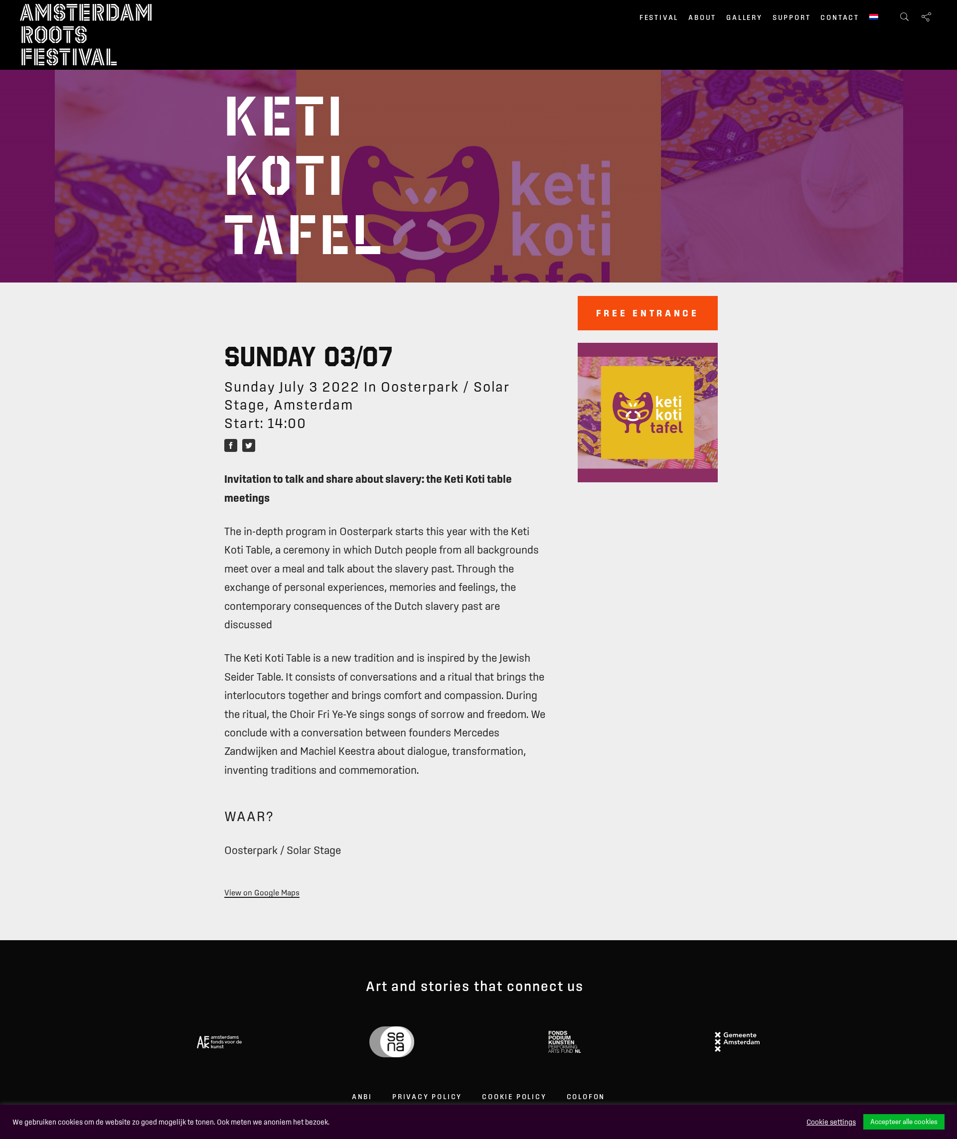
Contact (839, 17)
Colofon (586, 1097)
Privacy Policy (427, 1097)
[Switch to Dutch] (873, 17)
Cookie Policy (514, 1097)
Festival (658, 17)
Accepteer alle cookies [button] (904, 1122)
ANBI (362, 1097)
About (702, 17)
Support (792, 17)
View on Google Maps (262, 892)
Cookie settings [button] (831, 1122)
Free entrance (647, 312)
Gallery (744, 17)
